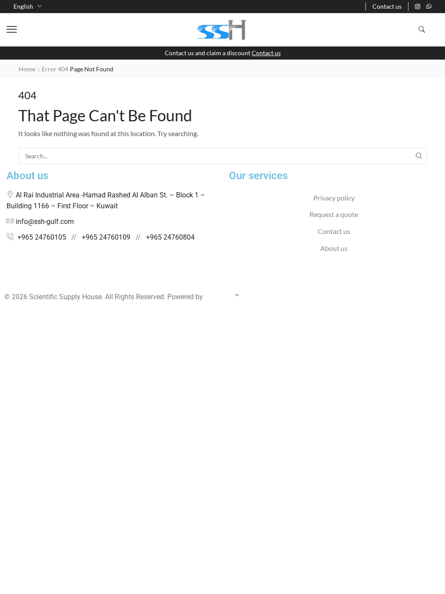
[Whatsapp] (429, 6)
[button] (12, 29)
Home (27, 69)
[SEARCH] (419, 156)
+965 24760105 (41, 237)
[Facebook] (6, 280)
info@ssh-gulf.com (45, 221)
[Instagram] (417, 6)
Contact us (266, 53)
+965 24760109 (106, 237)
